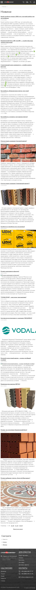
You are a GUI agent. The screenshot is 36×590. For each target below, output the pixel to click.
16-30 (12, 526)
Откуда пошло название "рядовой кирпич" (14, 141)
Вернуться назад (18, 529)
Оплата (21, 558)
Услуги (3, 574)
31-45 (16, 526)
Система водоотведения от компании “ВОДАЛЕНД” (16, 318)
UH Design (32, 588)
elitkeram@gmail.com (27, 577)
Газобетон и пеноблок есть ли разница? (13, 227)
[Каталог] (2, 2)
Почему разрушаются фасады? (10, 271)
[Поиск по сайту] (30, 2)
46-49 (21, 526)
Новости (3, 578)
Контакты (21, 560)
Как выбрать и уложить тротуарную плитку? (14, 117)
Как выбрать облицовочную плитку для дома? (15, 91)
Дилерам (3, 571)
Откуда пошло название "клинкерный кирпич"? (15, 183)
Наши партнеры (23, 555)
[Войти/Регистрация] (34, 2)
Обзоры (5, 545)
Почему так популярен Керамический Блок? (14, 430)
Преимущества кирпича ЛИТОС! (10, 384)
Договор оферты (24, 565)
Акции (2, 576)
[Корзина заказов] (27, 2)
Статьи (5, 542)
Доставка (21, 562)
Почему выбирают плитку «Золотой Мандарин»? (15, 478)
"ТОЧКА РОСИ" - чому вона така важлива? (13, 297)
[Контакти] (23, 2)
